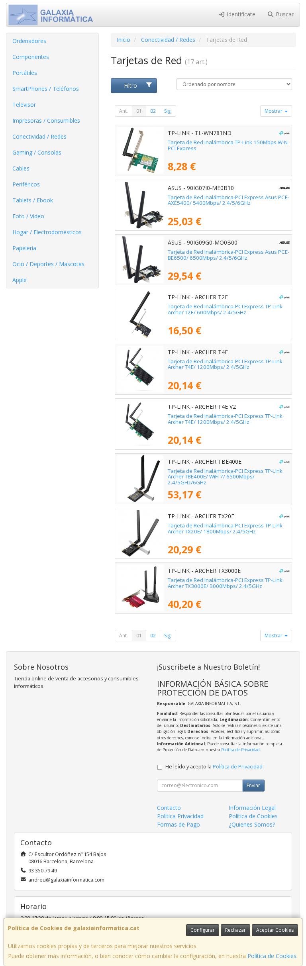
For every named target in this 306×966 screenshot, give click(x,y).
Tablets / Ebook (32, 200)
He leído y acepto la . (214, 766)
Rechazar (235, 930)
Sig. (168, 111)
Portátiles (24, 72)
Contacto (169, 807)
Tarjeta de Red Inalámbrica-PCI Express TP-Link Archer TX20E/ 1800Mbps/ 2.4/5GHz (225, 528)
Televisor (24, 104)
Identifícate (240, 14)
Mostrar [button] (274, 111)
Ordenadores (29, 41)
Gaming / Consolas (36, 152)
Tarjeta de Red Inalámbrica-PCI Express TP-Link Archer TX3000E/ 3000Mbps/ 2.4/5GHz (225, 583)
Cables (20, 168)
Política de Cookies (271, 956)
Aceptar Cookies (275, 930)
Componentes (30, 57)
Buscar (284, 14)
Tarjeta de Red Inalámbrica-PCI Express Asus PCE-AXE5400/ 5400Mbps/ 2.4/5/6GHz (228, 200)
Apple (19, 280)
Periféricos (26, 184)
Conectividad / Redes (39, 136)
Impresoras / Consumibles (46, 120)
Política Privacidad (180, 816)
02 (153, 111)
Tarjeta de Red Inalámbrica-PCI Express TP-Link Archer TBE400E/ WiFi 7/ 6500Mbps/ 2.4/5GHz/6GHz (225, 476)
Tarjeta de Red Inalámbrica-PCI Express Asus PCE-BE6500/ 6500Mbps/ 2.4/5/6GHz (228, 254)
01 (139, 111)
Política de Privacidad (240, 749)
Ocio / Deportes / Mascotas (48, 264)
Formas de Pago (178, 824)
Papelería (24, 248)
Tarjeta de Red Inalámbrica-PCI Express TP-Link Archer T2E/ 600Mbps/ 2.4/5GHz (225, 309)
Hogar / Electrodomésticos (47, 232)
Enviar (253, 785)
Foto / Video (28, 216)
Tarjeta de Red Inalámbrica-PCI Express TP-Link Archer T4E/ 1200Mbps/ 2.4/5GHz (225, 364)
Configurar (202, 930)
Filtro (130, 85)
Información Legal (252, 807)
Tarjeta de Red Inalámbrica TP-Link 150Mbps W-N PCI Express (228, 145)
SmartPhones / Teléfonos (45, 88)
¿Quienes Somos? (252, 824)
